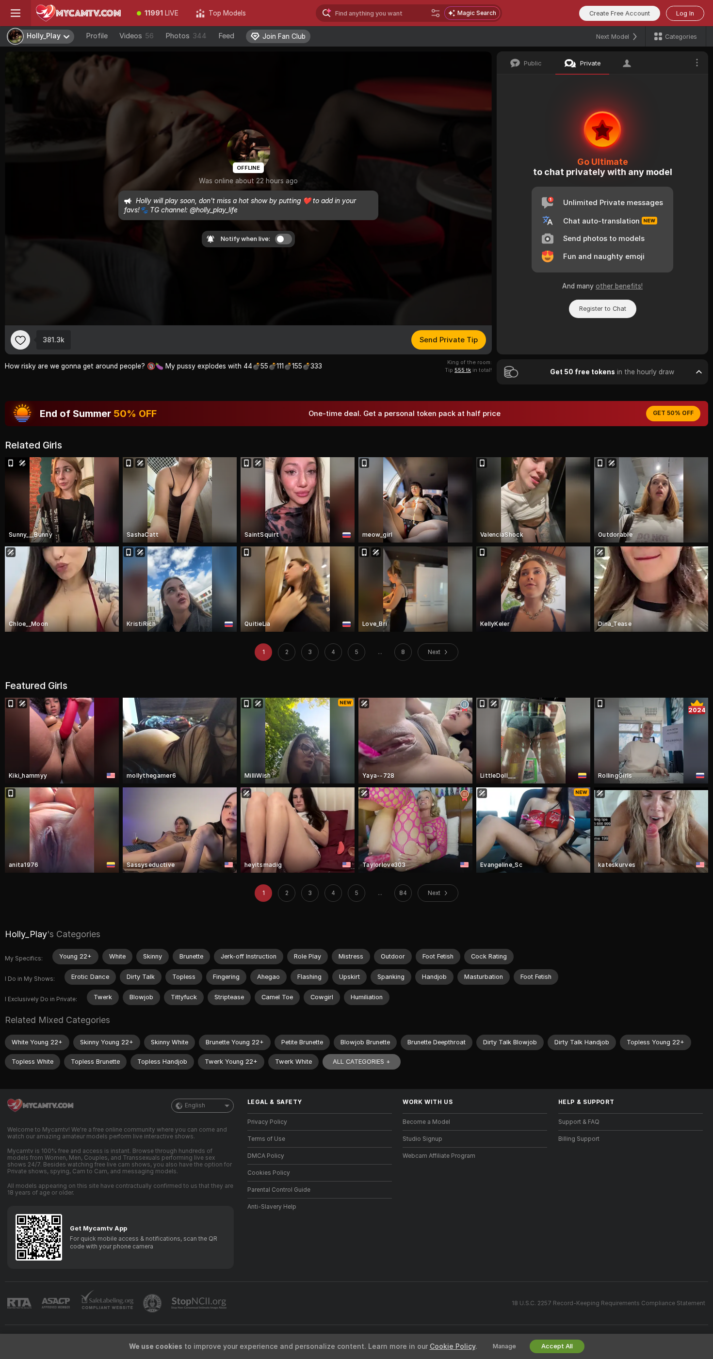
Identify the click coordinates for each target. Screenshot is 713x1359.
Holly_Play (26, 934)
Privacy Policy (267, 1122)
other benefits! (619, 286)
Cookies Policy (268, 1172)
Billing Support (579, 1138)
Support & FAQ (579, 1122)
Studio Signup (422, 1138)
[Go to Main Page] (79, 13)
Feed (226, 36)
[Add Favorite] (20, 340)
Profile (97, 36)
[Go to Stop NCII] (199, 1303)
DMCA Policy (265, 1155)
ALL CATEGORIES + (361, 1061)
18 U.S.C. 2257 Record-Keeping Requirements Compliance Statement (608, 1303)
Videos (136, 36)
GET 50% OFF (673, 413)
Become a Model (426, 1122)
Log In (685, 13)
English (195, 1105)
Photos (186, 36)
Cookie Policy (452, 1346)
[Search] (435, 13)
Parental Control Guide (278, 1189)
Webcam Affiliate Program (439, 1155)
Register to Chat (602, 308)
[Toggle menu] (15, 13)
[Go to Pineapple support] (153, 1303)
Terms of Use (266, 1138)
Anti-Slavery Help (271, 1206)
